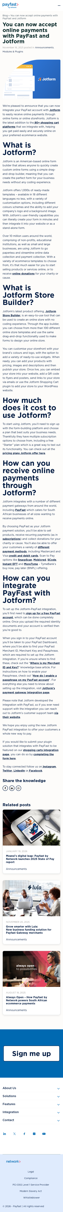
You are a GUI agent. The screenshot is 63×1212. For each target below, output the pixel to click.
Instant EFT (10, 564)
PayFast (20, 510)
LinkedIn (19, 770)
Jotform (54, 110)
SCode (51, 559)
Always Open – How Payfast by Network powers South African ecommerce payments (26, 1000)
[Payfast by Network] (10, 5)
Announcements (44, 47)
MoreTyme (31, 564)
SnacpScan (25, 559)
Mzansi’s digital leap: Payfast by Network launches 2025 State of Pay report (30, 859)
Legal (31, 1171)
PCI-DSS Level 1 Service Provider (31, 1184)
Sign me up (31, 1053)
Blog (5, 15)
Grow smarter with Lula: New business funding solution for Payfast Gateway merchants (28, 929)
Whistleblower (31, 1197)
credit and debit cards (23, 555)
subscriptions (11, 538)
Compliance (30, 1178)
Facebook (35, 770)
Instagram (49, 766)
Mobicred (39, 559)
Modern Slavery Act (31, 1191)
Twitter (7, 770)
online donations (23, 273)
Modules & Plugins (13, 51)
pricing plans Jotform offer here (24, 453)
